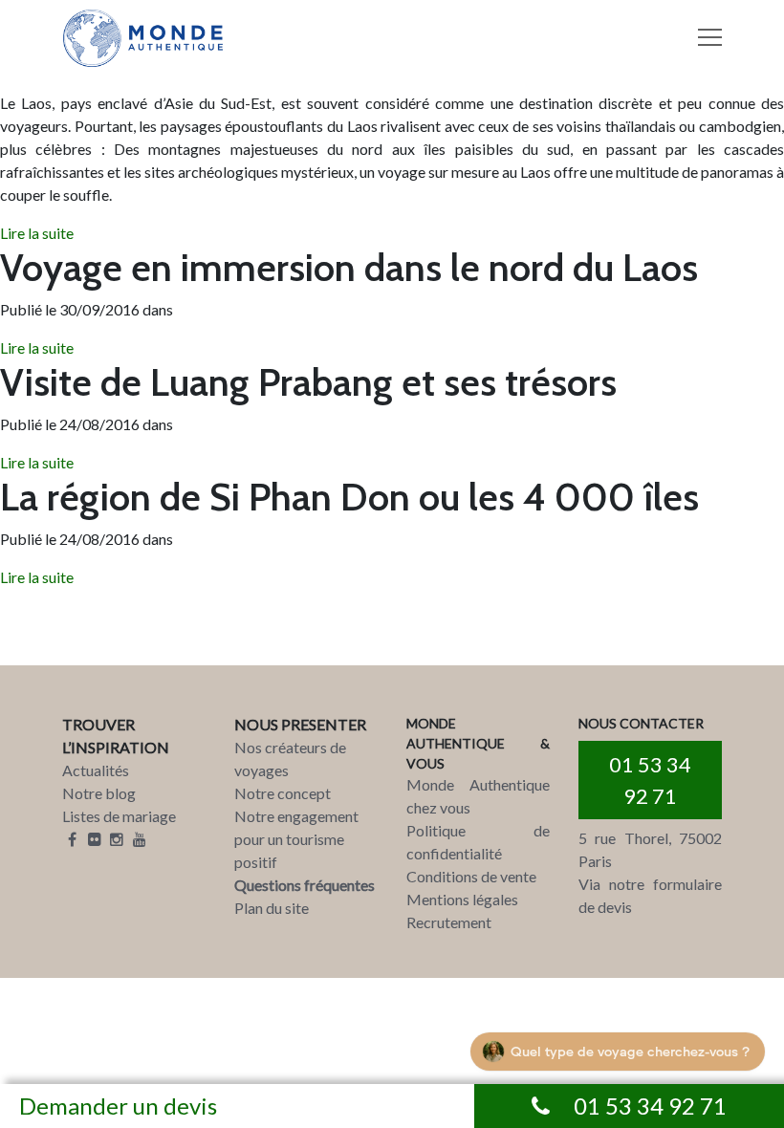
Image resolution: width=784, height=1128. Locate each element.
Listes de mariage (119, 816)
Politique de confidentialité (478, 841)
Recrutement (448, 922)
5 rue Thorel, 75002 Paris (650, 849)
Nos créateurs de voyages (290, 758)
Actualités (95, 770)
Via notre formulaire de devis (650, 895)
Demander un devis (118, 1105)
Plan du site (271, 908)
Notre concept (282, 793)
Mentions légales (462, 899)
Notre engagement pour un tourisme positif (296, 839)
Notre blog (99, 793)
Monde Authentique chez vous (478, 795)
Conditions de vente (471, 876)
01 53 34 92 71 (650, 780)
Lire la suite (37, 233)
